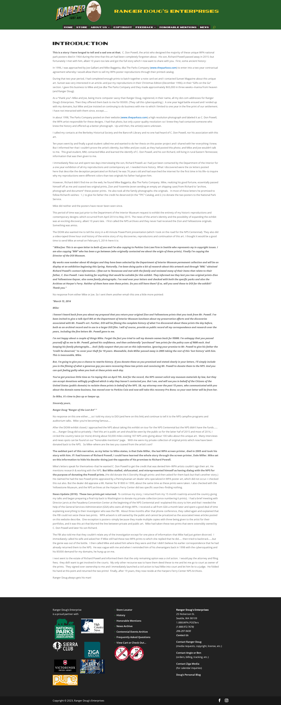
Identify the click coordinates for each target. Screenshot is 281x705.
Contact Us (182, 635)
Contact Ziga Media (187, 663)
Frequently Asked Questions (133, 637)
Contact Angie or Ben (188, 652)
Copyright (123, 27)
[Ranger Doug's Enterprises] (78, 11)
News (204, 27)
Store (81, 27)
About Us (99, 27)
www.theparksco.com (163, 67)
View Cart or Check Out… (131, 642)
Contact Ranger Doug (188, 641)
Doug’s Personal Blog (188, 674)
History (120, 615)
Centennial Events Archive (132, 631)
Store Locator (124, 609)
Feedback (144, 27)
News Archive (124, 626)
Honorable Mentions (178, 27)
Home (68, 27)
